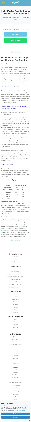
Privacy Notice (14, 410)
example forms (18, 207)
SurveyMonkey (15, 396)
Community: (15, 351)
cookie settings (15, 391)
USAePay (15, 312)
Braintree (15, 302)
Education (15, 256)
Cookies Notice (22, 410)
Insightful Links (15, 334)
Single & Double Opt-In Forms (15, 287)
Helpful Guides (16, 266)
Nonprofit (15, 259)
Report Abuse (15, 394)
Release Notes (15, 377)
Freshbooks (16, 307)
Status (15, 369)
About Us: (15, 367)
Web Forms (15, 336)
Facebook (15, 355)
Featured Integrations (15, 317)
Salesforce (15, 324)
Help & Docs (15, 375)
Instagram (15, 361)
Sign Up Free (15, 40)
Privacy (15, 380)
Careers (15, 399)
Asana (15, 319)
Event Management (15, 262)
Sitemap (15, 372)
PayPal (15, 309)
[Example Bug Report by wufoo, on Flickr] (7, 164)
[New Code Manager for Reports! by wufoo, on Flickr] (10, 86)
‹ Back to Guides (16, 52)
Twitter (15, 353)
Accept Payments (15, 291)
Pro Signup (15, 34)
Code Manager (14, 91)
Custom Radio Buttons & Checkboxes (15, 274)
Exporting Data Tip (15, 279)
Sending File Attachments (15, 284)
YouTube (15, 363)
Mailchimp (15, 322)
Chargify (15, 304)
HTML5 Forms (15, 342)
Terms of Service (15, 385)
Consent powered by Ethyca (23, 420)
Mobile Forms (15, 339)
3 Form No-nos (15, 269)
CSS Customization (15, 271)
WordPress (15, 327)
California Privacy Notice (15, 382)
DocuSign (15, 329)
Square (15, 296)
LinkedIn (15, 358)
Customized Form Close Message (15, 276)
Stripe (15, 294)
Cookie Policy (15, 388)
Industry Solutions (15, 254)
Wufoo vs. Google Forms (15, 344)
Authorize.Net (15, 299)
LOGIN (28, 3)
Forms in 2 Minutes (15, 282)
